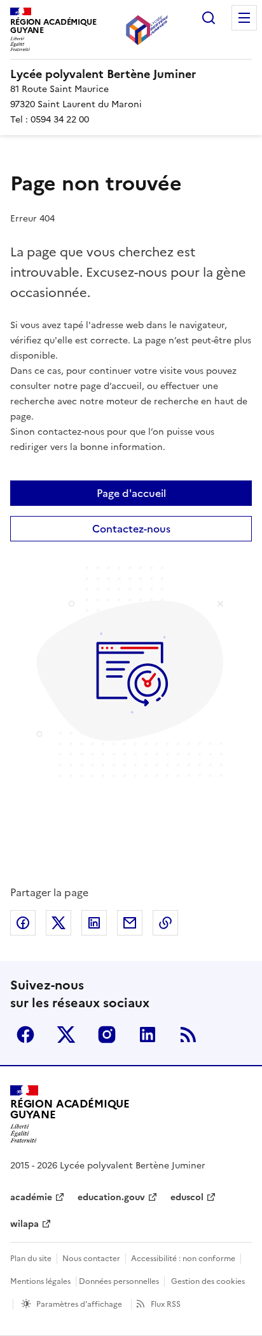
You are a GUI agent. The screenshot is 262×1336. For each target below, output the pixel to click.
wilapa (24, 1224)
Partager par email (129, 923)
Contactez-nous (131, 528)
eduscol (186, 1197)
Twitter (66, 1034)
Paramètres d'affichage (79, 1304)
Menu (244, 17)
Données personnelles (119, 1281)
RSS (188, 1034)
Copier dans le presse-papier (165, 923)
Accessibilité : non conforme (183, 1258)
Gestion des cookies (208, 1281)
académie (31, 1197)
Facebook (25, 1034)
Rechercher (208, 17)
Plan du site (31, 1258)
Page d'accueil (131, 493)
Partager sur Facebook (23, 923)
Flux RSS (166, 1304)
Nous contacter (91, 1258)
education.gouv (111, 1197)
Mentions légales (40, 1281)
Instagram (107, 1034)
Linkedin (147, 1034)
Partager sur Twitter (58, 923)
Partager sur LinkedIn (94, 923)
